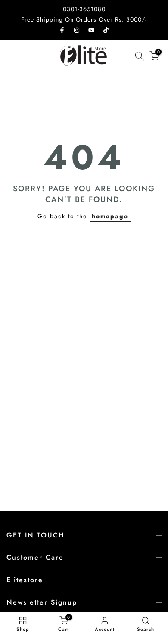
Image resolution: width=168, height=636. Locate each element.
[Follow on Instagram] (77, 30)
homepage (110, 216)
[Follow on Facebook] (62, 30)
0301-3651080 (84, 9)
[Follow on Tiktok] (106, 30)
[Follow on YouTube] (91, 30)
